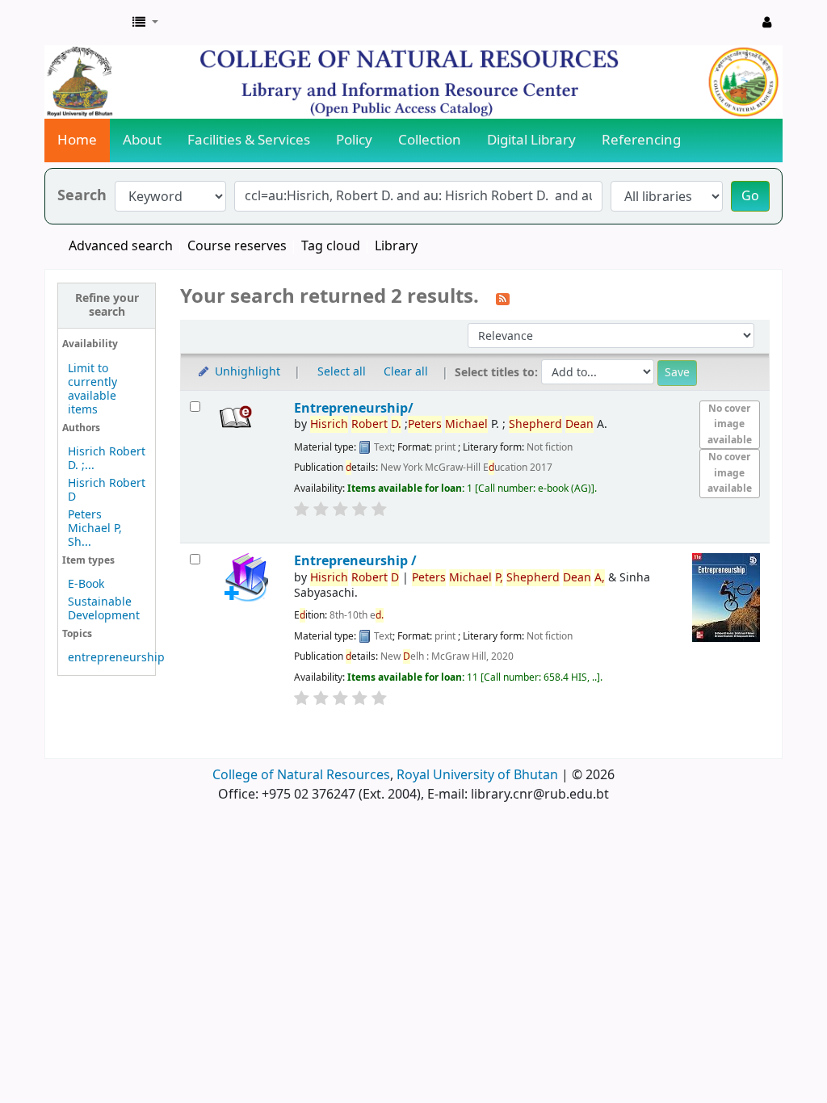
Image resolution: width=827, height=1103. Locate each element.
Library (396, 246)
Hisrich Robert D (106, 490)
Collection (429, 140)
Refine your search (107, 305)
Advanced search (121, 246)
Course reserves (237, 246)
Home (77, 140)
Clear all (406, 371)
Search (82, 196)
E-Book (86, 584)
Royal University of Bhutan (477, 775)
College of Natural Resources (301, 775)
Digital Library (531, 140)
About (142, 140)
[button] (145, 22)
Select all (341, 371)
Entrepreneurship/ (354, 408)
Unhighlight (246, 371)
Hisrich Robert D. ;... (106, 458)
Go (750, 196)
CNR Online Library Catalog (85, 22)
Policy (354, 140)
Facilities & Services (248, 140)
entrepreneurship (116, 657)
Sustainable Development (104, 608)
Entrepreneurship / (355, 561)
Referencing (641, 140)
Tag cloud (330, 246)
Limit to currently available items (92, 389)
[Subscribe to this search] (503, 298)
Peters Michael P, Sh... (95, 528)
